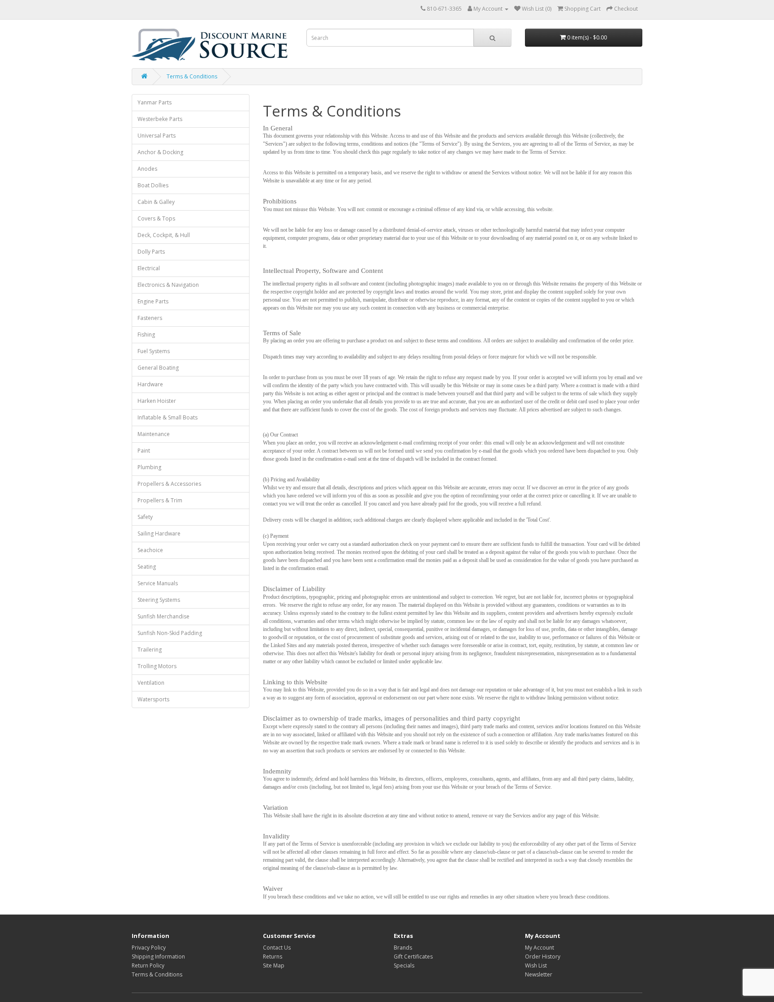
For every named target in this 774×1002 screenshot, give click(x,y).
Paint (144, 450)
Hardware (150, 384)
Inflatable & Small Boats (168, 417)
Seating (147, 566)
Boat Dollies (153, 185)
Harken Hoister (157, 401)
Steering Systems (159, 600)
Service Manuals (158, 583)
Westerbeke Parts (160, 119)
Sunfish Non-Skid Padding (170, 633)
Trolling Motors (157, 666)
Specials (404, 965)
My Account (539, 947)
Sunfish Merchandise (163, 616)
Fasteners (150, 318)
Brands (403, 947)
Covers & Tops (156, 218)
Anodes (147, 169)
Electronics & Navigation (168, 285)
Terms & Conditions (192, 76)
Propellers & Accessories (169, 484)
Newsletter (538, 974)
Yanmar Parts (155, 102)
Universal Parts (157, 135)
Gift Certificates (413, 956)
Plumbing (149, 467)
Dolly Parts (151, 251)
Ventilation (151, 683)
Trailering (150, 649)
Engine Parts (153, 301)
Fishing (146, 334)
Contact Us (277, 947)
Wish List (536, 965)
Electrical (149, 268)
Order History (542, 956)
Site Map (273, 965)
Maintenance (154, 434)
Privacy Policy (149, 947)
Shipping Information (158, 956)
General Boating (158, 367)
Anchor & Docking (160, 152)
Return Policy (148, 965)
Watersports (153, 699)
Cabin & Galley (156, 202)
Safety (145, 517)
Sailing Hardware (159, 533)
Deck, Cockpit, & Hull (164, 235)
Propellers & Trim (160, 500)
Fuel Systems (154, 351)
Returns (272, 956)
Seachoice (150, 550)
